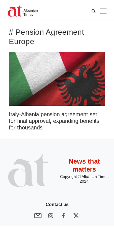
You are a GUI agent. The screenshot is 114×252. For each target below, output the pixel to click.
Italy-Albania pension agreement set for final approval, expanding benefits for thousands (54, 121)
